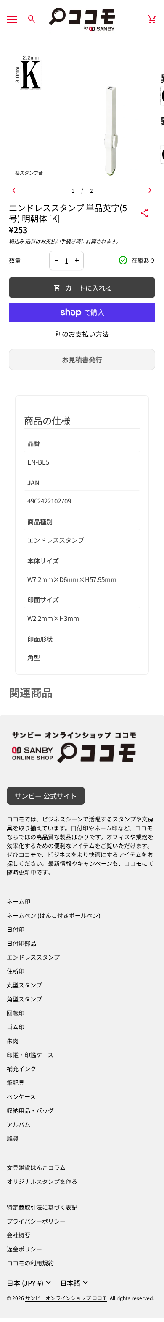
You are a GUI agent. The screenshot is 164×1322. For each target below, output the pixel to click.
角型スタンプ (24, 999)
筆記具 (15, 1082)
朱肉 (13, 1040)
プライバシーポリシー (36, 1221)
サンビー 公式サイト (46, 796)
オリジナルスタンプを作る (42, 1181)
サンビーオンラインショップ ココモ (66, 1297)
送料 (30, 241)
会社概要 (18, 1235)
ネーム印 (18, 901)
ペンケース (21, 1096)
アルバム (18, 1124)
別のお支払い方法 (82, 334)
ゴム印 (15, 1027)
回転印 (15, 1013)
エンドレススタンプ (33, 957)
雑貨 (13, 1138)
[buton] (30, 1283)
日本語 (75, 1283)
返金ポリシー (24, 1249)
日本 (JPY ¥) (30, 1283)
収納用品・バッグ (30, 1110)
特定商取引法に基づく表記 (42, 1207)
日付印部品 (21, 943)
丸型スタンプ (24, 985)
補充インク (21, 1068)
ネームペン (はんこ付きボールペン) (54, 915)
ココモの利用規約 (30, 1263)
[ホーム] (82, 18)
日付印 (15, 929)
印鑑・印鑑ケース (30, 1054)
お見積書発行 (82, 359)
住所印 (15, 971)
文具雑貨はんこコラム (36, 1167)
